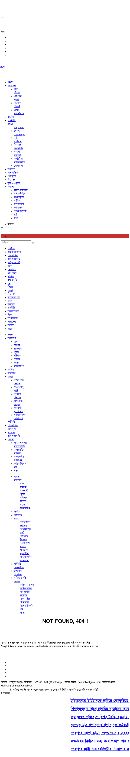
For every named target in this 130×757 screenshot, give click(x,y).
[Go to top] (2, 17)
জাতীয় (11, 117)
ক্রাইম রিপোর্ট (20, 211)
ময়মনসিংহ (19, 113)
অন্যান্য (11, 186)
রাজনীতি (12, 120)
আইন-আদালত (21, 190)
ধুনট (16, 138)
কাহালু (17, 152)
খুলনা (16, 99)
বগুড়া (10, 124)
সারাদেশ (12, 85)
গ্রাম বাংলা (12, 273)
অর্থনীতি (11, 169)
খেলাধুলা (12, 176)
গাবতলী (17, 155)
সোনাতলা (18, 166)
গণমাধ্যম (18, 207)
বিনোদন (11, 179)
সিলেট (17, 106)
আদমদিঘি (18, 148)
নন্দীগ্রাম (18, 141)
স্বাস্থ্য (16, 218)
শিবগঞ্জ (17, 145)
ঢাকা (16, 89)
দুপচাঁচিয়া (18, 159)
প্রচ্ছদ (10, 82)
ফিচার (10, 287)
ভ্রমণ (10, 301)
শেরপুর (17, 131)
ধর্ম (15, 214)
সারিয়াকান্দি (19, 162)
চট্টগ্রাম (17, 92)
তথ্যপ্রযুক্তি (19, 197)
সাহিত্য (17, 200)
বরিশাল (17, 103)
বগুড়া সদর (19, 127)
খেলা (10, 266)
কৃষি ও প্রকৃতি (14, 183)
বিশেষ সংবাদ (14, 297)
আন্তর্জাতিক (13, 173)
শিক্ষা (10, 315)
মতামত (11, 304)
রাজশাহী (18, 96)
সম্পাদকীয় (19, 204)
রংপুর (16, 110)
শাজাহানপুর (19, 134)
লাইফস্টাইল (19, 193)
